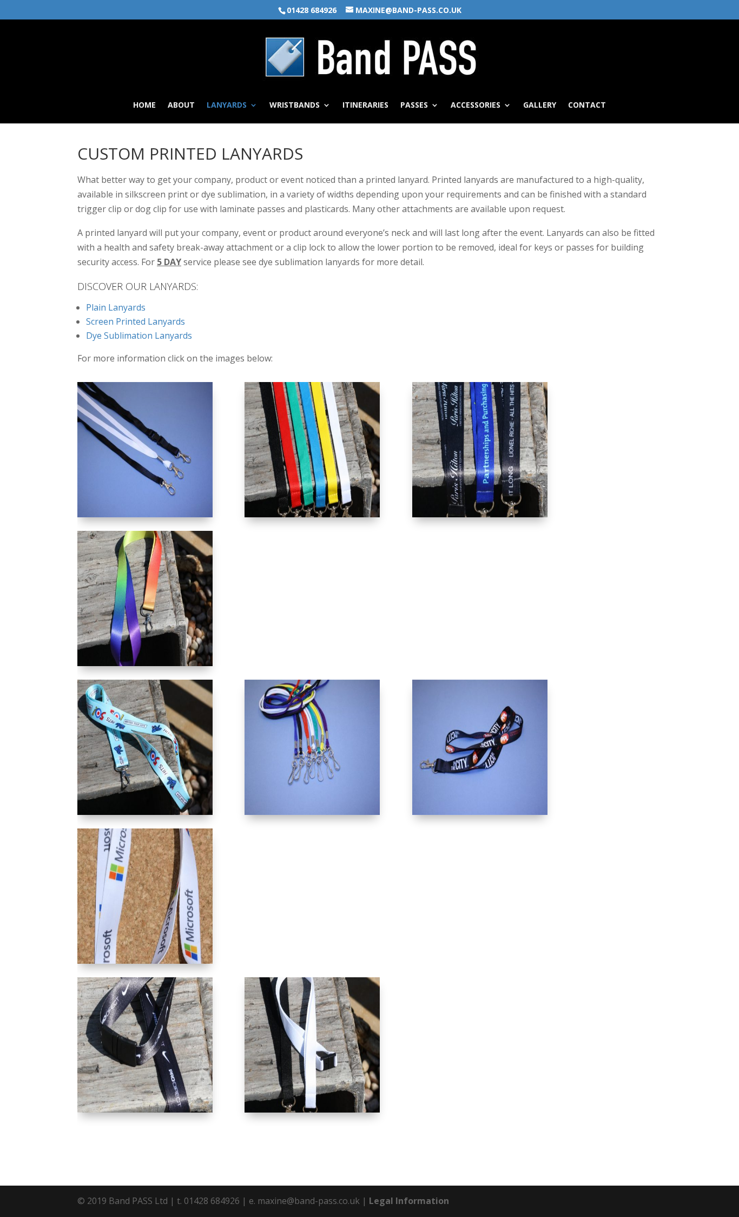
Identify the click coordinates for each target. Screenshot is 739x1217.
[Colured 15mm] (312, 514)
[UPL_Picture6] (312, 812)
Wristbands (294, 105)
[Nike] (145, 1109)
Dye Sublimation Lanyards (139, 335)
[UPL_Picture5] (145, 514)
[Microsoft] (145, 960)
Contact (587, 105)
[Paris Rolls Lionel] (479, 514)
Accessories (475, 105)
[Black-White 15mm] (312, 1109)
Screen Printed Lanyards (135, 321)
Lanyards (227, 105)
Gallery (539, 105)
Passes (414, 105)
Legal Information (409, 1201)
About (181, 105)
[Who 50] (145, 812)
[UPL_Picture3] (479, 812)
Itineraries (365, 105)
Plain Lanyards (116, 307)
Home (144, 105)
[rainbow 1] (145, 663)
